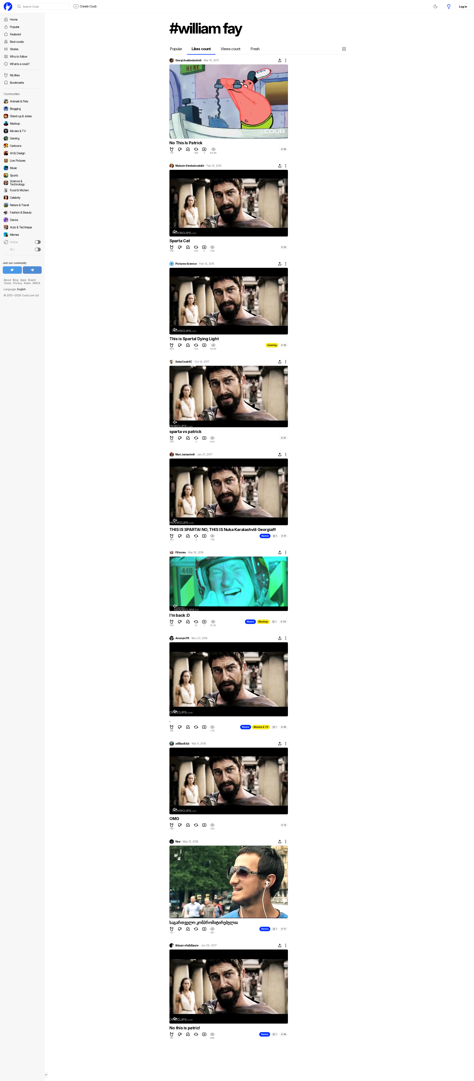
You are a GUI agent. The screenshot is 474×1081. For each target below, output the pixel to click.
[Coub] (8, 6)
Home (13, 19)
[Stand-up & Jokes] (22, 116)
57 (283, 437)
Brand (32, 280)
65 (283, 727)
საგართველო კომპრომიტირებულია (203, 922)
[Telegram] (32, 270)
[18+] (38, 249)
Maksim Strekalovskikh (189, 165)
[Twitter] (12, 270)
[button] (344, 49)
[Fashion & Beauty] (22, 212)
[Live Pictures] (22, 160)
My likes (15, 75)
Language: (15, 289)
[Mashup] (22, 123)
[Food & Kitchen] (22, 190)
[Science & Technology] (22, 182)
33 (283, 247)
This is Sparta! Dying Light (194, 338)
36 (283, 345)
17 (283, 928)
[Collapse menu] (46, 1074)
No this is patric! (184, 1027)
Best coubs (17, 42)
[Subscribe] (38, 242)
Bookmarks (17, 82)
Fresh (255, 49)
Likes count (201, 49)
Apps (23, 280)
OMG (174, 818)
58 (283, 149)
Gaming (272, 345)
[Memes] (22, 234)
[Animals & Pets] (22, 101)
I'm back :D (179, 615)
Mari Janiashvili (185, 454)
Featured (15, 34)
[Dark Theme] (435, 6)
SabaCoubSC (183, 361)
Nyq (177, 841)
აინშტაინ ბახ (182, 743)
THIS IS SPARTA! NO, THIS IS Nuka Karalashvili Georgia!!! (222, 529)
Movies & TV (261, 727)
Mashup (263, 621)
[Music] (22, 168)
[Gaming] (22, 138)
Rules (27, 283)
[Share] (280, 60)
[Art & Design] (22, 153)
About (7, 280)
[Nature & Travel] (22, 205)
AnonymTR (182, 638)
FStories (180, 552)
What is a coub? (19, 64)
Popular (14, 27)
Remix (265, 535)
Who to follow (18, 56)
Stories (14, 49)
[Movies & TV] (22, 131)
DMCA (36, 283)
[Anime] (22, 242)
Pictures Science (186, 263)
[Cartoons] (22, 145)
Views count (230, 49)
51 (283, 535)
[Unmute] (174, 231)
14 (283, 825)
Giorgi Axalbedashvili (188, 60)
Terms (7, 283)
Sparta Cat (179, 240)
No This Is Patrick (185, 142)
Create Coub (88, 6)
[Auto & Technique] (22, 227)
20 (283, 621)
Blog (15, 280)
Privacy (17, 283)
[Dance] (22, 220)
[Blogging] (22, 108)
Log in (463, 6)
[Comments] (188, 149)
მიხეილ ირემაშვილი (186, 945)
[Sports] (22, 175)
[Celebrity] (22, 197)
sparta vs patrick (185, 431)
